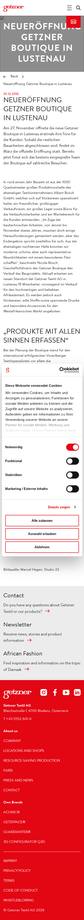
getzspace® (14, 822)
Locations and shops (23, 751)
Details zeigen (59, 507)
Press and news (18, 781)
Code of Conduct (20, 891)
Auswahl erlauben (42, 534)
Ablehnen (42, 547)
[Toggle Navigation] (69, 8)
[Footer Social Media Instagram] (43, 693)
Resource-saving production (31, 761)
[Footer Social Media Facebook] (55, 693)
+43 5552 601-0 (18, 719)
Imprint (10, 861)
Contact (73, 22)
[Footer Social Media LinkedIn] (77, 693)
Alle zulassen (42, 520)
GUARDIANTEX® (17, 832)
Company (12, 741)
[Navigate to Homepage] (13, 8)
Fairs (8, 771)
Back (14, 76)
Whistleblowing (18, 901)
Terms (9, 881)
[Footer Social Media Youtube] (66, 693)
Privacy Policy (16, 871)
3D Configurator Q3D (24, 842)
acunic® (11, 812)
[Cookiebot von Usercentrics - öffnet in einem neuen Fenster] (60, 370)
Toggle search (78, 8)
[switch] (72, 461)
